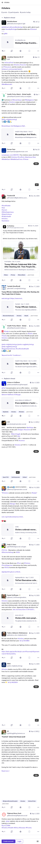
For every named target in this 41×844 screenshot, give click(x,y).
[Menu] (37, 841)
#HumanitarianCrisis (8, 349)
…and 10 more (34, 315)
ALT (37, 184)
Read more (5, 771)
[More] (38, 51)
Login (19, 841)
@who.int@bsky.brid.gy (9, 119)
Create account (8, 841)
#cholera (12, 102)
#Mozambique (17, 100)
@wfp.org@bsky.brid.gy (9, 347)
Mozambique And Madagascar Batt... (14, 126)
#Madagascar (29, 100)
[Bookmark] (29, 51)
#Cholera (5, 669)
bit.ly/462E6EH (13, 682)
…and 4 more (30, 275)
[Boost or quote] (11, 51)
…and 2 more (31, 477)
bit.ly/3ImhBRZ (24, 641)
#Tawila (4, 336)
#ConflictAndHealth (22, 349)
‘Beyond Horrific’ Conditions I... (12, 355)
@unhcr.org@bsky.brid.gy (25, 344)
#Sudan (6, 331)
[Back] (2, 2)
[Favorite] (20, 51)
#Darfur (30, 333)
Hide (36, 163)
